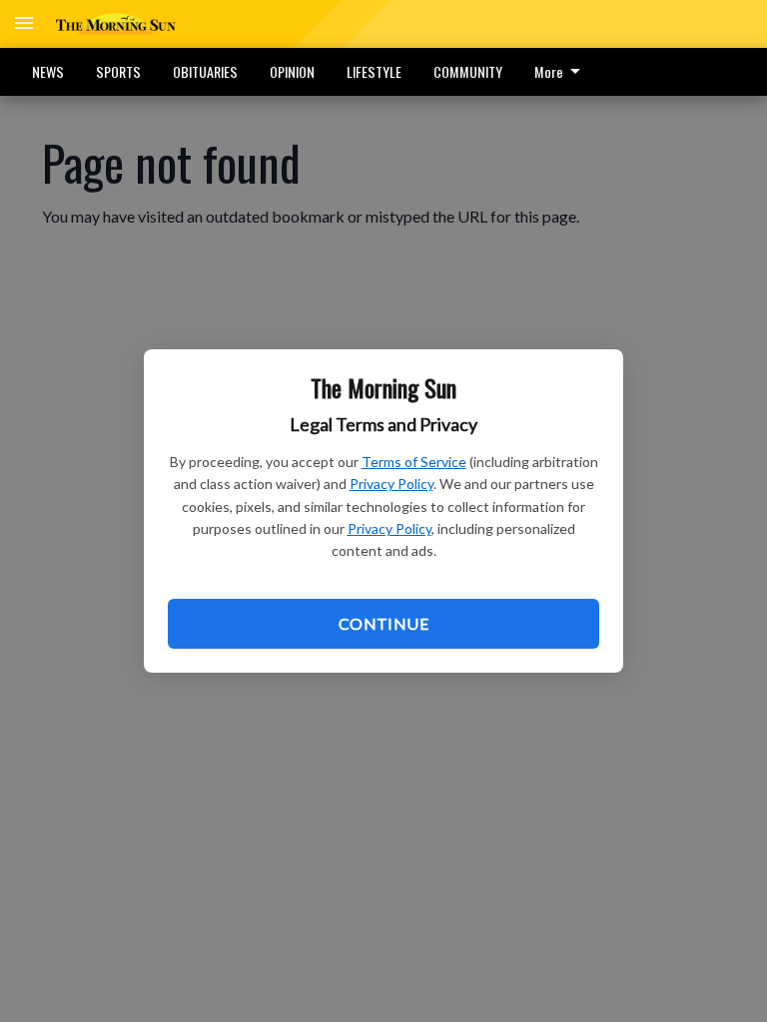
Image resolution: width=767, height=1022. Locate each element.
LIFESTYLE (374, 71)
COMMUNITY (467, 71)
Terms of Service (414, 461)
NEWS (48, 71)
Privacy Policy (391, 483)
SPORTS (118, 71)
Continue (383, 623)
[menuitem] (562, 72)
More (548, 71)
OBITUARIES (205, 71)
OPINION (292, 71)
